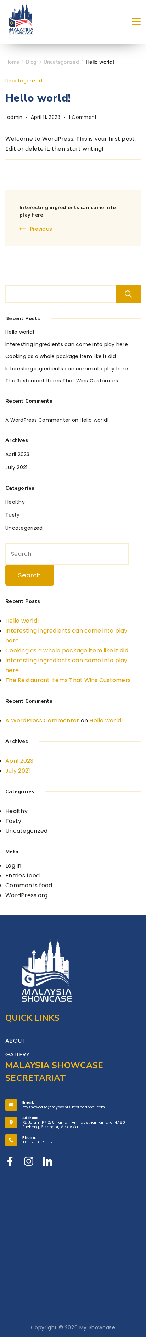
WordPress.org (26, 895)
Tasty (12, 514)
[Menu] (136, 21)
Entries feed (22, 875)
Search (128, 294)
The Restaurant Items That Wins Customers (61, 380)
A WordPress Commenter (37, 419)
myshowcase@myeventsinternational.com (63, 1107)
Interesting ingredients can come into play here (66, 344)
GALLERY (17, 1054)
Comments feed (28, 885)
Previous (41, 228)
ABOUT (15, 1041)
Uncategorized (23, 80)
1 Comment (83, 117)
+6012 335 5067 (37, 1142)
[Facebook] (10, 1161)
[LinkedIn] (47, 1161)
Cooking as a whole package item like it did (60, 356)
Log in (13, 865)
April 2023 (17, 454)
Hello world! (19, 331)
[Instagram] (28, 1161)
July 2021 (16, 467)
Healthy (15, 502)
